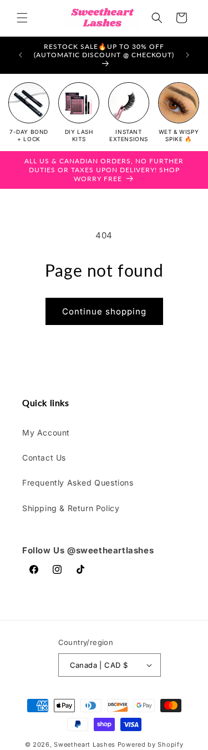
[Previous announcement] (20, 55)
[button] (22, 18)
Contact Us (44, 457)
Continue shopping (104, 311)
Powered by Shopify (151, 744)
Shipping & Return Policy (70, 508)
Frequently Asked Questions (78, 482)
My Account (46, 432)
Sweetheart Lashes (84, 744)
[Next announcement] (187, 55)
